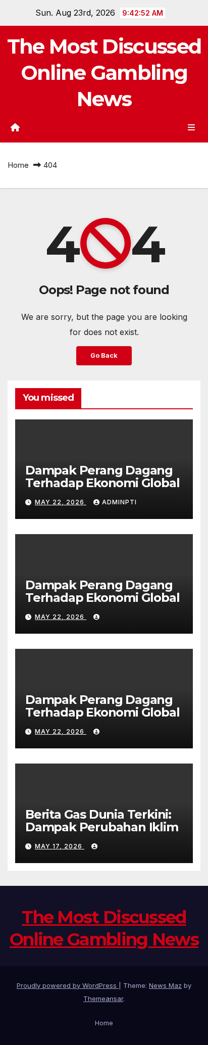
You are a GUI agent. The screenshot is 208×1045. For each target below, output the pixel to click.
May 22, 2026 (60, 502)
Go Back (104, 355)
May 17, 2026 (59, 846)
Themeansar (103, 998)
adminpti (119, 502)
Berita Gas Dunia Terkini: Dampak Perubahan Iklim (101, 820)
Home (18, 165)
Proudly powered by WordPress (68, 985)
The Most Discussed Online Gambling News (104, 72)
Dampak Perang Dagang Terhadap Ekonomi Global (102, 476)
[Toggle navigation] (191, 127)
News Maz (165, 985)
